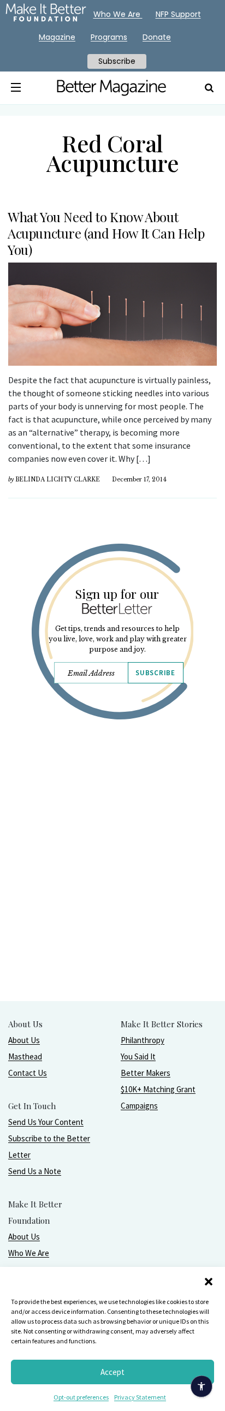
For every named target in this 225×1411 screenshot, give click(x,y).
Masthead (25, 1056)
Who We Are (28, 1253)
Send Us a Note (34, 1171)
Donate (157, 37)
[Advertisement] (112, 888)
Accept (112, 1372)
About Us (24, 1040)
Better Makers (145, 1073)
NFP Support (178, 14)
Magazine (57, 37)
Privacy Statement (140, 1397)
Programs (109, 37)
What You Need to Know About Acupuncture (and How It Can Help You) (106, 233)
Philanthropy (142, 1040)
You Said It (138, 1056)
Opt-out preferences (81, 1397)
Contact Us (27, 1073)
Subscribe (155, 672)
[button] (208, 1280)
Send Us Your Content (46, 1122)
